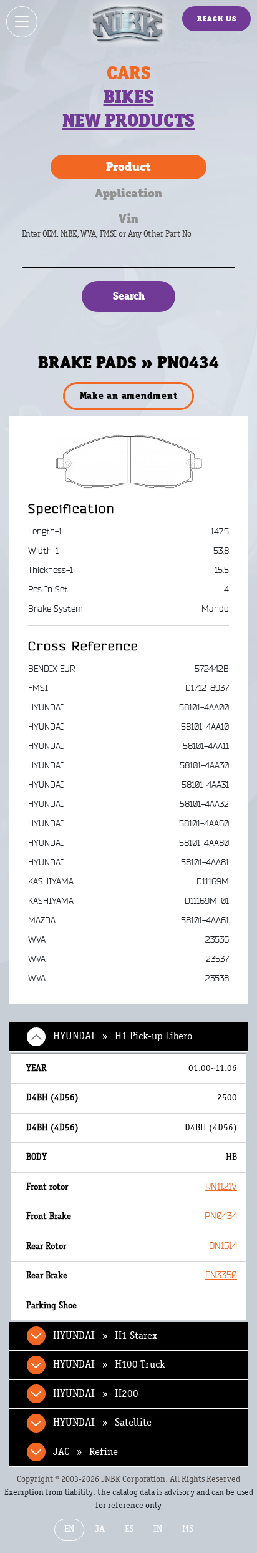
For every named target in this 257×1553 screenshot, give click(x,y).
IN (157, 1529)
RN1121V (221, 1187)
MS (187, 1529)
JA (100, 1529)
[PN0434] (129, 461)
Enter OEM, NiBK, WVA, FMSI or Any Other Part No (119, 240)
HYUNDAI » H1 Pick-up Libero (122, 1036)
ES (129, 1529)
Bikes (129, 97)
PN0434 (221, 1216)
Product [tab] (128, 167)
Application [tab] (128, 193)
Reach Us (216, 18)
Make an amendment (129, 395)
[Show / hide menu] (21, 21)
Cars (129, 73)
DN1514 (223, 1246)
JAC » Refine (85, 1452)
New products (128, 120)
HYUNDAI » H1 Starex (105, 1336)
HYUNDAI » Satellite (102, 1422)
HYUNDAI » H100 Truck (109, 1364)
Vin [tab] (128, 218)
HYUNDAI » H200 (95, 1394)
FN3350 (221, 1275)
